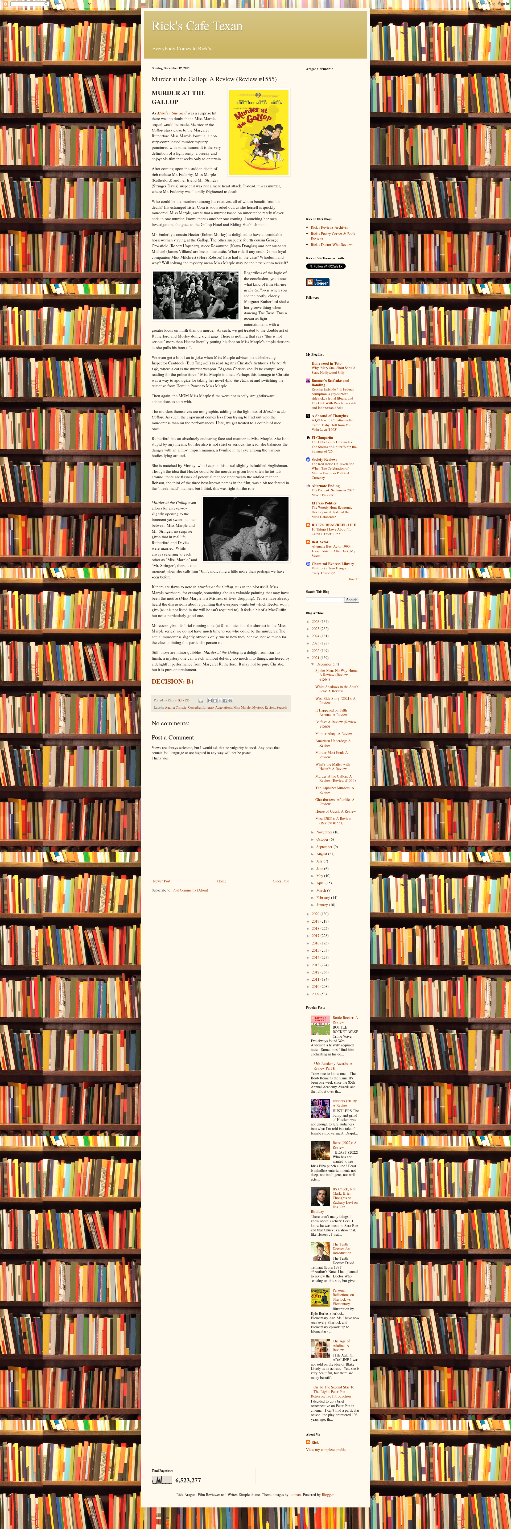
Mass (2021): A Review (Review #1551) (333, 820)
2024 (316, 635)
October (322, 839)
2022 (316, 650)
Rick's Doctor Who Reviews (332, 244)
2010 (316, 986)
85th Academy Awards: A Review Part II (333, 1066)
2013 (316, 964)
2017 (316, 935)
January (322, 904)
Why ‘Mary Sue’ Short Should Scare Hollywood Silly (333, 370)
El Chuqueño (322, 437)
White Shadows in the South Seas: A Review (336, 689)
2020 (316, 913)
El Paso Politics (324, 503)
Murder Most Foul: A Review (331, 754)
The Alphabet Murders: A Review (334, 790)
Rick (315, 1442)
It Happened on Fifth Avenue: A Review (331, 712)
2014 (316, 957)
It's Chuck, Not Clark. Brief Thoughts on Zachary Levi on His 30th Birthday (334, 1200)
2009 (316, 993)
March (321, 890)
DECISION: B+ (173, 681)
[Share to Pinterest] (230, 700)
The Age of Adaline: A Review (341, 1345)
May (320, 875)
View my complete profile (325, 1449)
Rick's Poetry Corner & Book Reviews (333, 236)
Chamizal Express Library (333, 563)
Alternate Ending (326, 485)
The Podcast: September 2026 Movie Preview (333, 492)
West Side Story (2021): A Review (335, 700)
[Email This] (210, 700)
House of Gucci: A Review (335, 811)
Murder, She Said (172, 113)
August (322, 853)
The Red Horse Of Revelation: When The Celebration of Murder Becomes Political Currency (334, 470)
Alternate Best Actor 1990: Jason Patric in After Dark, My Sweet (333, 551)
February (323, 897)
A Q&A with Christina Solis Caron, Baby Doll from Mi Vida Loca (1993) (332, 425)
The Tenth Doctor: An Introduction (342, 1249)
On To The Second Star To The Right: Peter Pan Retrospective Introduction (333, 1391)
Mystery (257, 707)
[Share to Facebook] (225, 700)
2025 (316, 628)
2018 (316, 928)
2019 (316, 921)
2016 (316, 943)
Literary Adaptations (217, 707)
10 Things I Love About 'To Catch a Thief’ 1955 (332, 531)
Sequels (282, 707)
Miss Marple (242, 707)
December (324, 664)
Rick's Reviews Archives (329, 227)
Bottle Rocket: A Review (345, 1020)
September (324, 846)
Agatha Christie (176, 707)
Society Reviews (324, 459)
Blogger (327, 1494)
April (320, 882)
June (320, 868)
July (320, 861)
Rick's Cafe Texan (197, 25)
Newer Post (161, 880)
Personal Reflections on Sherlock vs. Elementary (343, 1297)
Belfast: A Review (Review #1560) (335, 724)
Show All (353, 579)
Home (221, 880)
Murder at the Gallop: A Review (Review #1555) (335, 778)
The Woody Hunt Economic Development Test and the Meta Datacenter (332, 512)
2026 (316, 621)
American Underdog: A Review (333, 743)
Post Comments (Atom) (190, 890)
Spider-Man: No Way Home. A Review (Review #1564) (336, 675)
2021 (316, 657)
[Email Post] (200, 700)
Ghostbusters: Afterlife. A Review (335, 802)
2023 (316, 643)
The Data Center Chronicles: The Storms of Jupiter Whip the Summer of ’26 (334, 446)
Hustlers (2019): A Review (345, 1103)
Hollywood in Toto (326, 363)
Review (270, 707)
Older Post (281, 880)
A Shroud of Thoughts (330, 415)
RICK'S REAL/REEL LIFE (334, 525)
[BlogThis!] (215, 700)
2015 (316, 950)
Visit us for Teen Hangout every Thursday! (330, 570)
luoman (295, 1494)
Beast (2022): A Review (345, 1145)
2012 (316, 972)
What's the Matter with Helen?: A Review (332, 766)
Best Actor (320, 542)
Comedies (195, 707)
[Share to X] (220, 700)
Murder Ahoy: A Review (334, 733)
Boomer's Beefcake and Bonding (330, 383)
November (324, 832)
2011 (316, 979)
